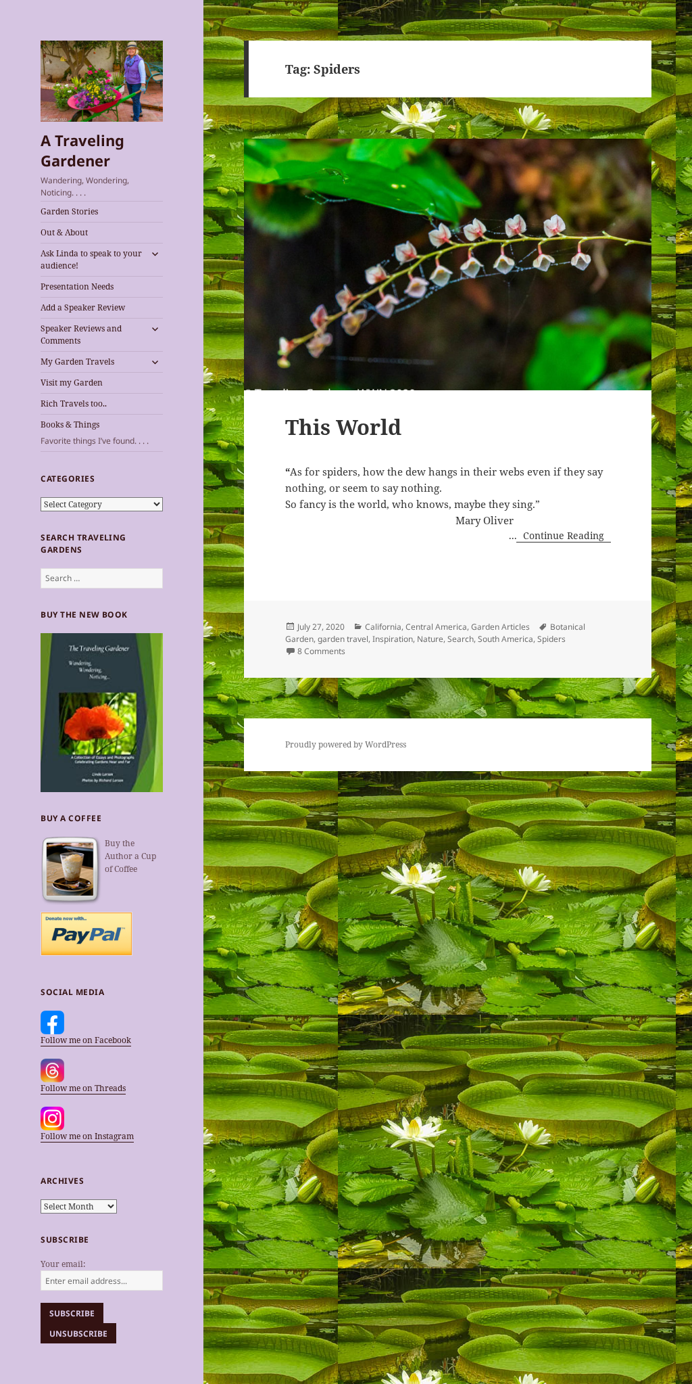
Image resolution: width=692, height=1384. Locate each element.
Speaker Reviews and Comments (81, 334)
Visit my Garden (72, 382)
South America (505, 639)
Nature (430, 639)
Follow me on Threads (83, 1088)
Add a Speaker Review (83, 307)
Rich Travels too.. (74, 403)
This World (343, 427)
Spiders (551, 639)
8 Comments (321, 651)
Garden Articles (500, 626)
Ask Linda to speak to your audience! (91, 259)
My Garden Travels (77, 361)
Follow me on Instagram (87, 1136)
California (383, 626)
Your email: (63, 1264)
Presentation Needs (77, 286)
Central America (436, 626)
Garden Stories (69, 211)
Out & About (64, 232)
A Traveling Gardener (82, 150)
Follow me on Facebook (86, 1040)
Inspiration (392, 639)
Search (460, 639)
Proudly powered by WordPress (345, 744)
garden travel (343, 639)
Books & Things (95, 432)
